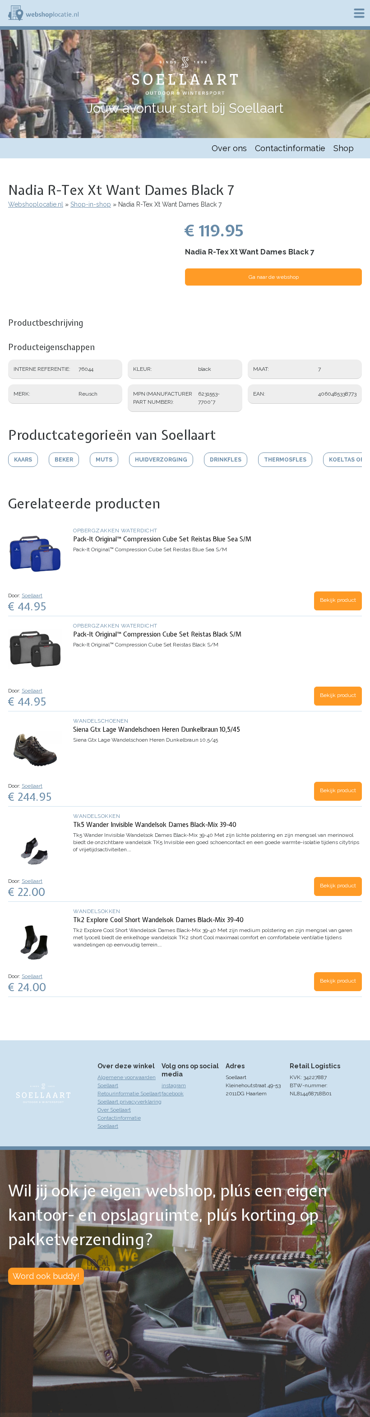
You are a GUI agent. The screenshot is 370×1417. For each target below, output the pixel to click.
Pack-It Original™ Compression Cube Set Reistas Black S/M (157, 634)
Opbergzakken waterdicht (115, 530)
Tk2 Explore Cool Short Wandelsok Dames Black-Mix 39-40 (158, 920)
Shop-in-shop (90, 204)
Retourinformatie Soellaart (129, 1093)
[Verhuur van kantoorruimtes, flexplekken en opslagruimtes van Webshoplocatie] (43, 13)
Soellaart (32, 595)
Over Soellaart (114, 1110)
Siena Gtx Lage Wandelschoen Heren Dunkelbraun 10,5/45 (156, 729)
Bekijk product (338, 600)
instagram (174, 1085)
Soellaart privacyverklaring (129, 1102)
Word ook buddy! (46, 1276)
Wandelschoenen (100, 721)
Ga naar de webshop (274, 277)
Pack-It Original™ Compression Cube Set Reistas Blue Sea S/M (162, 539)
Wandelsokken (96, 816)
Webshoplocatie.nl (35, 204)
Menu (359, 13)
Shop (343, 148)
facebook (173, 1093)
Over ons (229, 148)
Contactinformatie (290, 148)
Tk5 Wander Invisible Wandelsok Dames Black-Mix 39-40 (154, 825)
